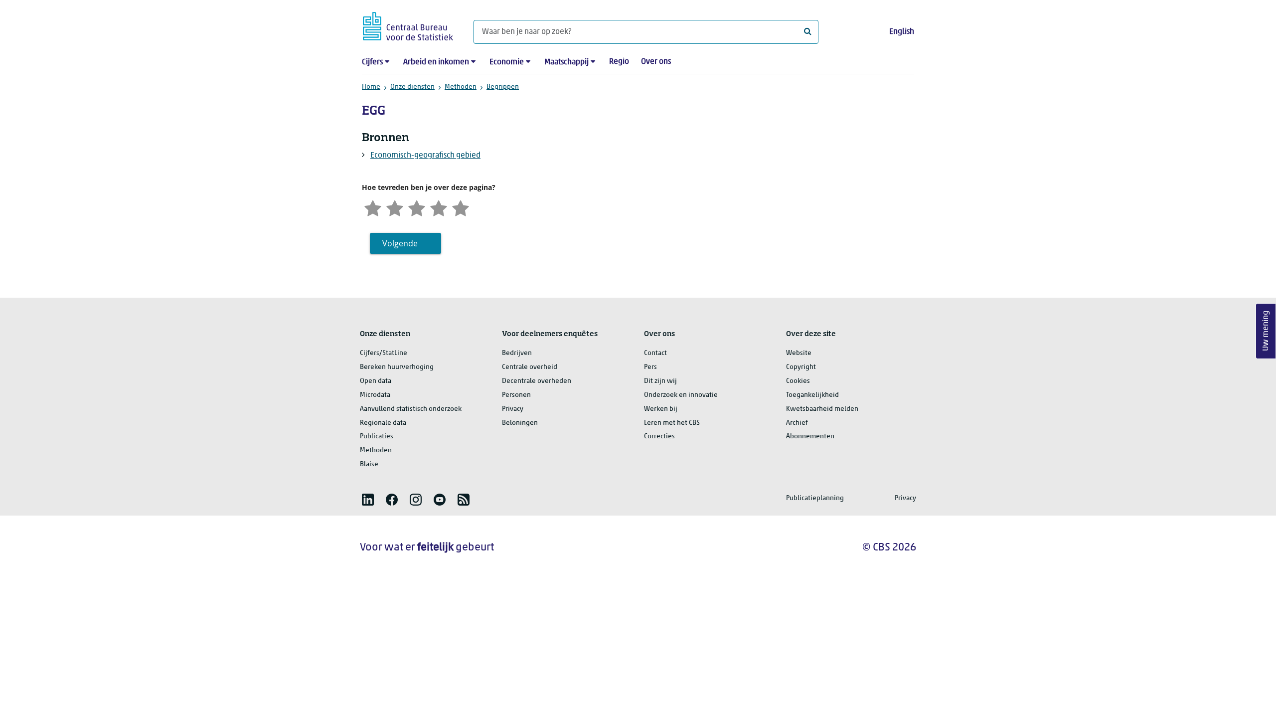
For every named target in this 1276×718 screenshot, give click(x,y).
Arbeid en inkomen (436, 62)
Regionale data (383, 423)
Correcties (659, 436)
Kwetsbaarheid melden (822, 409)
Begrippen (502, 87)
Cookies (798, 381)
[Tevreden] (439, 207)
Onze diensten (412, 87)
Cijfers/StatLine (383, 353)
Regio (619, 62)
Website (798, 353)
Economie (506, 62)
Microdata (375, 395)
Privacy (512, 409)
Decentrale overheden (536, 381)
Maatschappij (566, 62)
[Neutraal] (417, 207)
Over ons (656, 62)
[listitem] (368, 500)
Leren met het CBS (672, 423)
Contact (655, 353)
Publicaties (376, 436)
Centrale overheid (529, 367)
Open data (375, 381)
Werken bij (660, 409)
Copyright (801, 367)
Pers (650, 367)
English (901, 32)
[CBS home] (408, 24)
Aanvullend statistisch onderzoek (411, 409)
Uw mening (1266, 331)
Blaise (369, 464)
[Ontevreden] (395, 207)
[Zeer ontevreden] (373, 207)
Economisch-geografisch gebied (425, 156)
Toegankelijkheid (812, 395)
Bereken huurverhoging (397, 367)
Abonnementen (810, 436)
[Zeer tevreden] (461, 207)
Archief (797, 423)
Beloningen (520, 423)
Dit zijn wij (660, 381)
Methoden (461, 87)
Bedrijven (517, 353)
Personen (516, 395)
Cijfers (372, 62)
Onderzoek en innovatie (681, 395)
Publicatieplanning (815, 498)
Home (371, 87)
